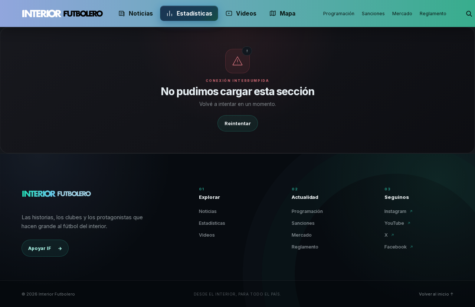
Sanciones (373, 13)
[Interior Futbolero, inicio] (62, 13)
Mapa (287, 13)
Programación (338, 13)
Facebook (398, 247)
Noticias (141, 13)
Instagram (398, 211)
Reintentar (238, 123)
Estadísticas (194, 13)
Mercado (402, 13)
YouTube (397, 223)
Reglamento (433, 13)
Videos (246, 13)
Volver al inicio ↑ (436, 294)
